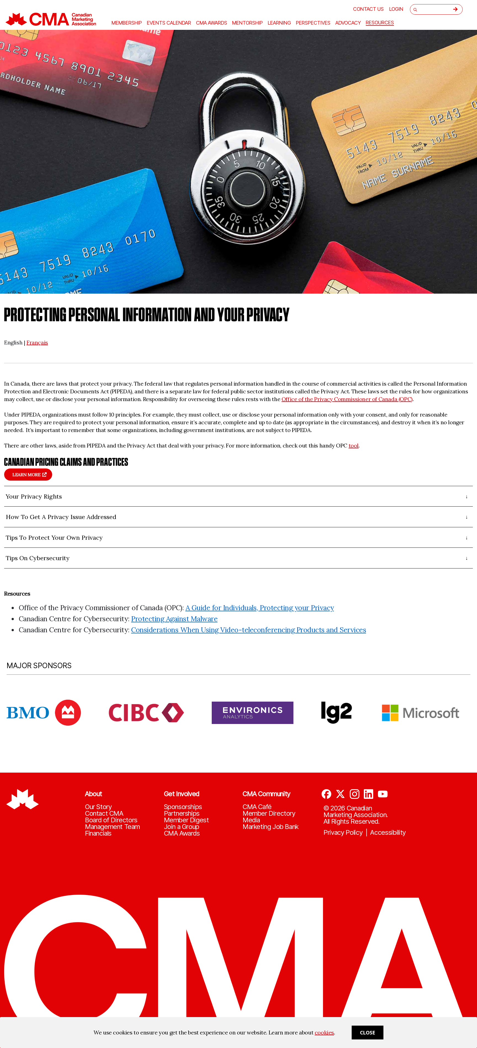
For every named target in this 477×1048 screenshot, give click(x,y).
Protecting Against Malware (174, 618)
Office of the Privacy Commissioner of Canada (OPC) (347, 399)
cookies (324, 1032)
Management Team (112, 826)
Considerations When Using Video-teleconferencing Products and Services (248, 629)
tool (354, 445)
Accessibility (388, 832)
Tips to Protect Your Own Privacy (54, 537)
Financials (98, 833)
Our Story (98, 807)
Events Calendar (169, 22)
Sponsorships (183, 807)
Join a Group (181, 826)
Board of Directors (111, 820)
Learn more (26, 474)
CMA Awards (182, 833)
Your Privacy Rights (34, 496)
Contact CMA (104, 813)
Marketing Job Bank (271, 826)
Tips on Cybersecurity (38, 558)
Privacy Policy (343, 832)
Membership (127, 22)
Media (251, 820)
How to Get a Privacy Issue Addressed (61, 517)
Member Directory (269, 813)
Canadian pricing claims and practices (66, 462)
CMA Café (257, 807)
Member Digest (186, 820)
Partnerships (182, 813)
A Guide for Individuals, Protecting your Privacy (260, 607)
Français (37, 342)
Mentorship (247, 22)
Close (367, 1032)
